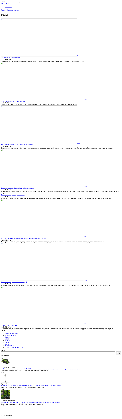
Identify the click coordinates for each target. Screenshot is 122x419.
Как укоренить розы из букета (10, 57)
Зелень (7, 339)
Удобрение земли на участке (14, 347)
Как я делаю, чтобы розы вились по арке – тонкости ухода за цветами (23, 238)
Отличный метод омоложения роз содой (14, 282)
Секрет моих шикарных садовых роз (13, 101)
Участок (7, 342)
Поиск (3, 350)
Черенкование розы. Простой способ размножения (17, 188)
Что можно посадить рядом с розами (12, 195)
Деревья (7, 337)
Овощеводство (9, 345)
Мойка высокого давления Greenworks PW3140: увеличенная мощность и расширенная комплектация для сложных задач (40, 369)
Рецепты (7, 340)
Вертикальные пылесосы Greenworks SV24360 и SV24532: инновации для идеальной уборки (31, 385)
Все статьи (8, 7)
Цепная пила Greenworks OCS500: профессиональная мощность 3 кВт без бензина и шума (30, 402)
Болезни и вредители (11, 333)
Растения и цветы (10, 335)
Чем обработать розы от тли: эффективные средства (18, 144)
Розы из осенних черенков (9, 325)
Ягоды (7, 344)
